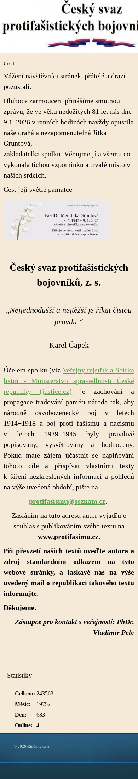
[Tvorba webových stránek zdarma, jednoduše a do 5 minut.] (48, 747)
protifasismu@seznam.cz (67, 501)
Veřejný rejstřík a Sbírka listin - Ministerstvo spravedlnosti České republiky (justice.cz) (69, 380)
